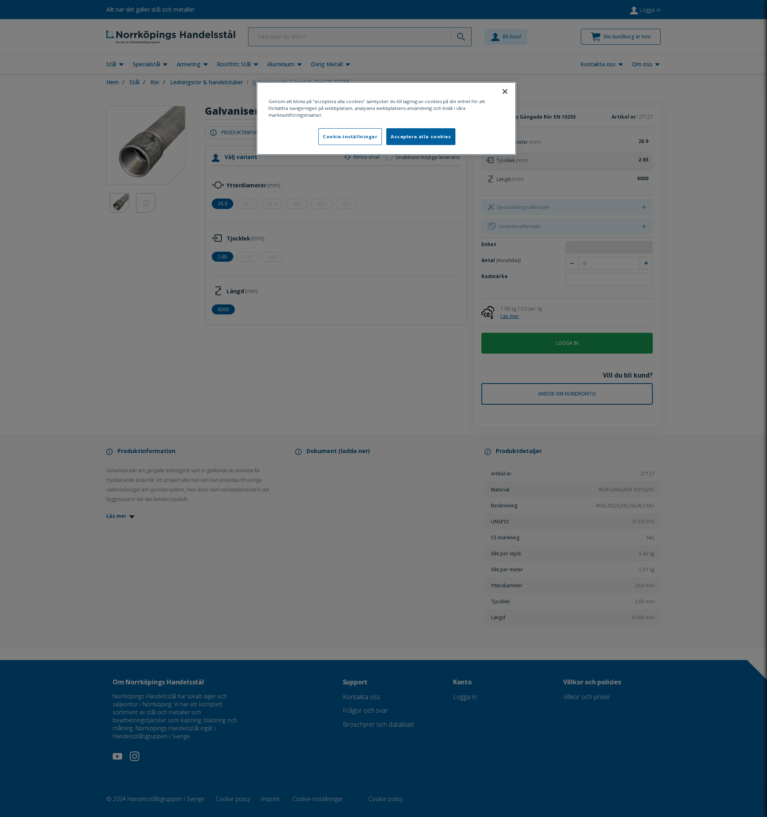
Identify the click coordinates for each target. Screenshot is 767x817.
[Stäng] (505, 91)
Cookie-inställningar (350, 136)
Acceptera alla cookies (421, 136)
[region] (386, 118)
